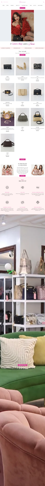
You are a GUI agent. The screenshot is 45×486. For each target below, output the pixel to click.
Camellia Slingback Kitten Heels (22, 77)
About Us (17, 5)
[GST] (22, 92)
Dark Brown (7, 155)
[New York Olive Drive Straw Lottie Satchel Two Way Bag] (37, 117)
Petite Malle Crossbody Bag (7, 103)
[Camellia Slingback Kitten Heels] (22, 66)
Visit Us (34, 5)
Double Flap (7, 77)
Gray (22, 129)
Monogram (7, 104)
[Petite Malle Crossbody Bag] (7, 92)
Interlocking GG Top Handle (37, 103)
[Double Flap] (7, 66)
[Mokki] (22, 117)
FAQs (31, 5)
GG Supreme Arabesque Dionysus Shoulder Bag (37, 78)
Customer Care (24, 5)
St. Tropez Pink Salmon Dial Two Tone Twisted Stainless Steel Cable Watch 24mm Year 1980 (7, 129)
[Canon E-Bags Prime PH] (22, 2)
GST (22, 103)
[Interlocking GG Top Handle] (37, 92)
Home (4, 5)
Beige (22, 104)
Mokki (22, 128)
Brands (12, 5)
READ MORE (22, 175)
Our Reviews (40, 5)
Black (37, 104)
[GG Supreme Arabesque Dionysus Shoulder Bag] (37, 66)
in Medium (37, 79)
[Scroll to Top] (43, 481)
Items (7, 5)
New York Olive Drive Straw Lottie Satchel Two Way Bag (37, 129)
